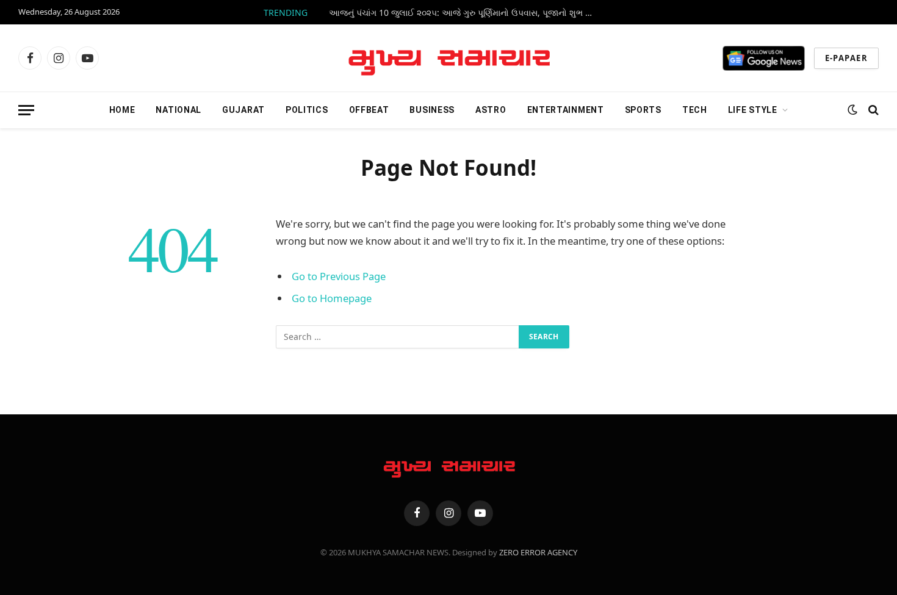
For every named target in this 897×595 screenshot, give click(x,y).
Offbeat (369, 110)
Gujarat (243, 110)
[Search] (872, 110)
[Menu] (26, 110)
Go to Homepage (332, 298)
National (178, 110)
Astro (490, 110)
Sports (643, 110)
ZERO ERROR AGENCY (538, 552)
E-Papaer (846, 57)
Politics (307, 110)
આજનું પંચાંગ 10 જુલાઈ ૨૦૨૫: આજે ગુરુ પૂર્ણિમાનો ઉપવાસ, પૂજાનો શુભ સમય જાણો (466, 12)
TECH (694, 110)
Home (122, 110)
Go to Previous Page (339, 276)
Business (432, 110)
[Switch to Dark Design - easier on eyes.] (852, 109)
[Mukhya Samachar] (449, 58)
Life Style (752, 110)
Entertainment (565, 110)
